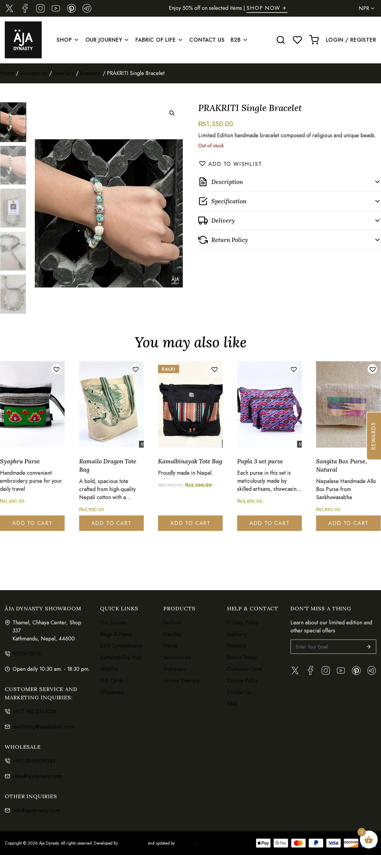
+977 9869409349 (34, 761)
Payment (236, 646)
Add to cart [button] (32, 523)
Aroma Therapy (181, 680)
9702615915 (27, 654)
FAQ (232, 704)
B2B (236, 40)
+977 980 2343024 (35, 711)
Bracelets (90, 73)
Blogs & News (116, 634)
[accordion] (289, 181)
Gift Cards (112, 680)
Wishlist (109, 669)
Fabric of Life (155, 40)
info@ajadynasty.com (36, 810)
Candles (172, 634)
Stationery (175, 669)
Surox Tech (186, 843)
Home (7, 73)
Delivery (237, 634)
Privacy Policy (243, 622)
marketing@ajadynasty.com (43, 727)
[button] (172, 113)
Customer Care (244, 669)
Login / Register (351, 40)
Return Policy (242, 657)
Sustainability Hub (121, 657)
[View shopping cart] (314, 40)
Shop (64, 40)
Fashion (171, 622)
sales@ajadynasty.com (37, 776)
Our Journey (103, 40)
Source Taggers (133, 843)
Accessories (34, 73)
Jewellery (63, 73)
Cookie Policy (242, 680)
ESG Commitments (121, 646)
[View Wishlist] (297, 40)
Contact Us (207, 40)
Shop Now (263, 8)
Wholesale (112, 692)
